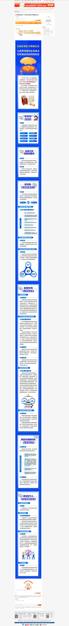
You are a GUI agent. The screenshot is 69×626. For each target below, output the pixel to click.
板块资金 (24, 9)
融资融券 (41, 9)
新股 (20, 2)
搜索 (52, 2)
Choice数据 (38, 0)
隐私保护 (43, 622)
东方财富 (22, 0)
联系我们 (33, 622)
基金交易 (53, 0)
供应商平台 (30, 622)
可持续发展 (23, 622)
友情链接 (49, 622)
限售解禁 (45, 9)
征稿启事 (46, 622)
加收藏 (17, 0)
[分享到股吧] (36, 20)
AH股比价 (36, 9)
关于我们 (20, 622)
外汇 (35, 2)
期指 (22, 2)
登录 (45, 0)
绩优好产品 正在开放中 (46, 28)
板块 (25, 8)
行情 (25, 2)
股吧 (45, 2)
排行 (27, 8)
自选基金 (42, 8)
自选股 (40, 8)
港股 (32, 2)
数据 (27, 2)
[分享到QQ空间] (40, 20)
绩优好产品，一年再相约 (46, 34)
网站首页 (16, 0)
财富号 (51, 2)
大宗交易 (50, 9)
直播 (43, 2)
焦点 (17, 2)
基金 (38, 2)
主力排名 (22, 9)
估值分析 (52, 9)
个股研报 (26, 9)
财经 (15, 2)
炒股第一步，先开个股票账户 (19, 25)
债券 (41, 2)
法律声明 (40, 622)
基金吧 (47, 2)
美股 (30, 2)
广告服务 (27, 622)
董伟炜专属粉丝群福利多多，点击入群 (48, 31)
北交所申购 (33, 9)
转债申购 (31, 9)
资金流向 (19, 9)
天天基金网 (25, 0)
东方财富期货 (32, 0)
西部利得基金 (17, 18)
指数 (19, 8)
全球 (28, 2)
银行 (37, 2)
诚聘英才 (37, 622)
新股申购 (29, 9)
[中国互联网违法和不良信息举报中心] (43, 625)
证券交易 (50, 0)
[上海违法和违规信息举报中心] (37, 625)
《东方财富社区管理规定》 (22, 608)
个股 (23, 8)
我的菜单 (47, 0)
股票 (19, 2)
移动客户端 (19, 0)
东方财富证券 (28, 0)
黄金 (38, 8)
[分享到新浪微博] (39, 20)
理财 (40, 2)
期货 (33, 2)
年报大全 (39, 9)
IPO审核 (47, 9)
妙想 (35, 0)
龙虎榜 (43, 9)
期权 (23, 2)
